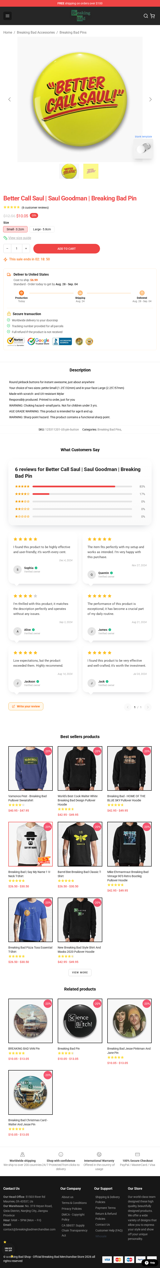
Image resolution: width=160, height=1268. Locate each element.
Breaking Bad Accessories (36, 32)
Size (6, 222)
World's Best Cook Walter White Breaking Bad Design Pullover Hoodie (78, 800)
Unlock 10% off (8, 1249)
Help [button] (152, 1262)
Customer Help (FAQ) (109, 1230)
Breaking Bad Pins (73, 32)
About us (67, 1197)
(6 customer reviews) (35, 207)
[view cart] (152, 15)
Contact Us (102, 1224)
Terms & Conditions (74, 1203)
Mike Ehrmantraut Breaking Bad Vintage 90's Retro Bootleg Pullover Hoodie (128, 876)
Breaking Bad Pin (69, 1048)
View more (80, 972)
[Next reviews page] (148, 707)
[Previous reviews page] (127, 707)
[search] (145, 15)
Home (7, 32)
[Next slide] (150, 99)
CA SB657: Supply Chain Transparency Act (75, 1230)
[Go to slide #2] (91, 171)
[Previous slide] (9, 99)
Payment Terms (105, 1208)
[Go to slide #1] (69, 171)
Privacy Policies (72, 1208)
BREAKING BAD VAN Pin (24, 1048)
